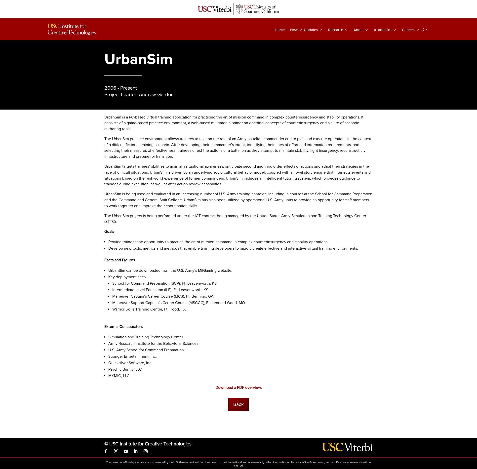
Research (335, 30)
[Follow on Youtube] (126, 451)
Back (238, 404)
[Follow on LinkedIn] (136, 451)
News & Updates (304, 30)
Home (280, 30)
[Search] (424, 29)
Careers (408, 30)
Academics (383, 30)
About (358, 30)
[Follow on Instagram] (146, 451)
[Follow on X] (116, 451)
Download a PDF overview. (238, 387)
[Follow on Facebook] (106, 451)
